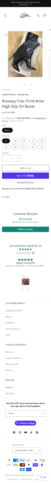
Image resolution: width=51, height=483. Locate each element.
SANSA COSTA (15, 475)
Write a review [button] (25, 229)
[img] (25, 249)
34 (6, 141)
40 (15, 147)
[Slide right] (32, 85)
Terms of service (26, 479)
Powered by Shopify (27, 475)
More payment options (25, 182)
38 (42, 141)
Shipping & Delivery (13, 310)
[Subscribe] (42, 413)
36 (24, 141)
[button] (5, 16)
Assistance (10, 322)
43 (42, 147)
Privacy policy (13, 479)
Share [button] (7, 197)
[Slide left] (20, 85)
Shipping (5, 121)
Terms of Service (12, 329)
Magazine (9, 387)
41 (24, 147)
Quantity (5, 153)
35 (15, 141)
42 (33, 147)
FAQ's (7, 335)
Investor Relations (13, 358)
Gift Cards (9, 393)
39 (6, 147)
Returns (8, 316)
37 (33, 141)
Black (7, 130)
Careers (8, 370)
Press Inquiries (11, 364)
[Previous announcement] (5, 3)
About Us (9, 352)
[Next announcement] (46, 3)
